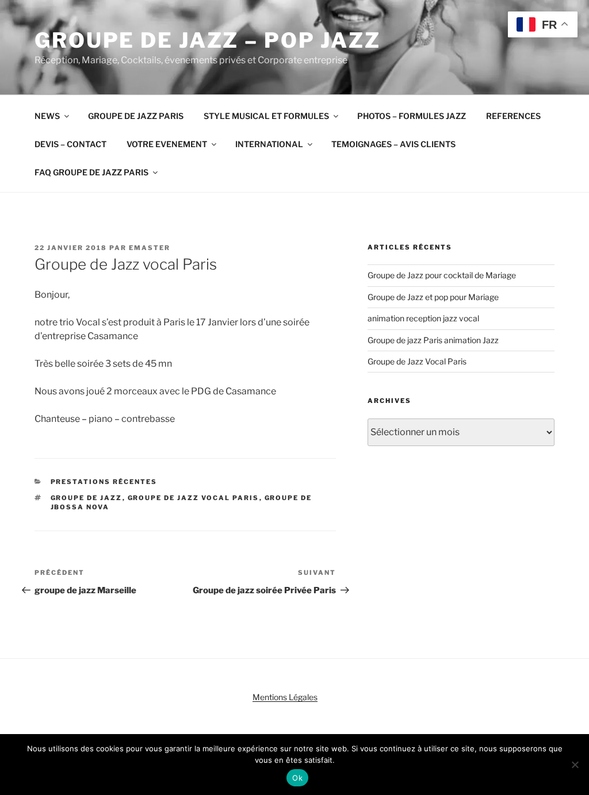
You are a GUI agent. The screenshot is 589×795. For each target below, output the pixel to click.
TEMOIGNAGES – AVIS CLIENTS (393, 144)
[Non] (574, 764)
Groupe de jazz (87, 498)
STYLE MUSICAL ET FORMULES (266, 116)
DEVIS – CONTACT (70, 144)
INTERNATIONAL (269, 144)
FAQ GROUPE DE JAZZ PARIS (91, 172)
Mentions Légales (285, 697)
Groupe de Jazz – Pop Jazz (208, 40)
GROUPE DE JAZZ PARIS (135, 116)
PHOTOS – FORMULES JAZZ (411, 116)
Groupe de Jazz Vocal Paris (417, 361)
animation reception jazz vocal (423, 318)
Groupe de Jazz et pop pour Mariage (433, 297)
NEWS (47, 116)
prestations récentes (104, 482)
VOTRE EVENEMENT (167, 144)
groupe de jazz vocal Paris (193, 498)
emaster (149, 248)
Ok (297, 777)
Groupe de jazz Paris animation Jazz (433, 340)
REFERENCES (513, 116)
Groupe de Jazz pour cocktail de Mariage (442, 275)
